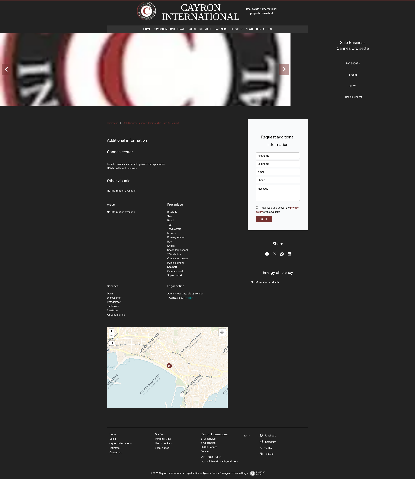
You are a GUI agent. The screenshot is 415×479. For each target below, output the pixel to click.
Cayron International (214, 434)
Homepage (112, 123)
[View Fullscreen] (111, 343)
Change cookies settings (234, 473)
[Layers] (222, 332)
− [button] (111, 336)
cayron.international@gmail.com (219, 461)
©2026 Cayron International (166, 473)
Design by (260, 473)
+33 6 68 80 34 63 (211, 457)
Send (264, 219)
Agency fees (210, 473)
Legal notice (192, 473)
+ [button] (111, 331)
